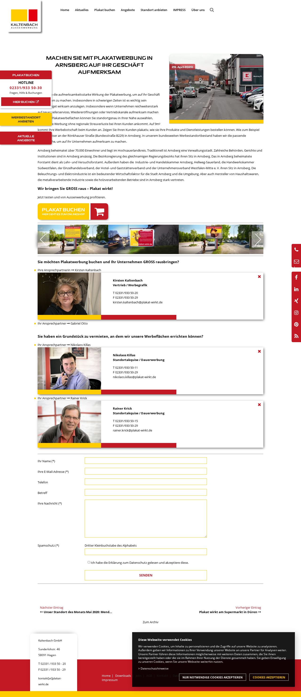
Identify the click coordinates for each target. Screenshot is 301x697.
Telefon (43, 482)
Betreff (42, 493)
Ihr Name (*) (46, 461)
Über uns (198, 10)
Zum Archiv (150, 622)
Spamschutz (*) (48, 545)
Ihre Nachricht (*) (50, 503)
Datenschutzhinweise (155, 668)
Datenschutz (138, 562)
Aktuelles (81, 10)
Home (64, 10)
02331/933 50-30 (26, 87)
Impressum (110, 680)
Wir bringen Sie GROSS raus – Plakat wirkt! (75, 188)
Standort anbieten (154, 10)
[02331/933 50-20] (296, 250)
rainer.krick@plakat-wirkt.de (132, 430)
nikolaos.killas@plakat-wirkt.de (134, 377)
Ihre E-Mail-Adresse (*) (53, 472)
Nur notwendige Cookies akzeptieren (212, 677)
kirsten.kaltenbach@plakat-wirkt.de (137, 302)
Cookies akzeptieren (269, 677)
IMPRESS (179, 10)
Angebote (128, 10)
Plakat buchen (104, 10)
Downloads (123, 676)
